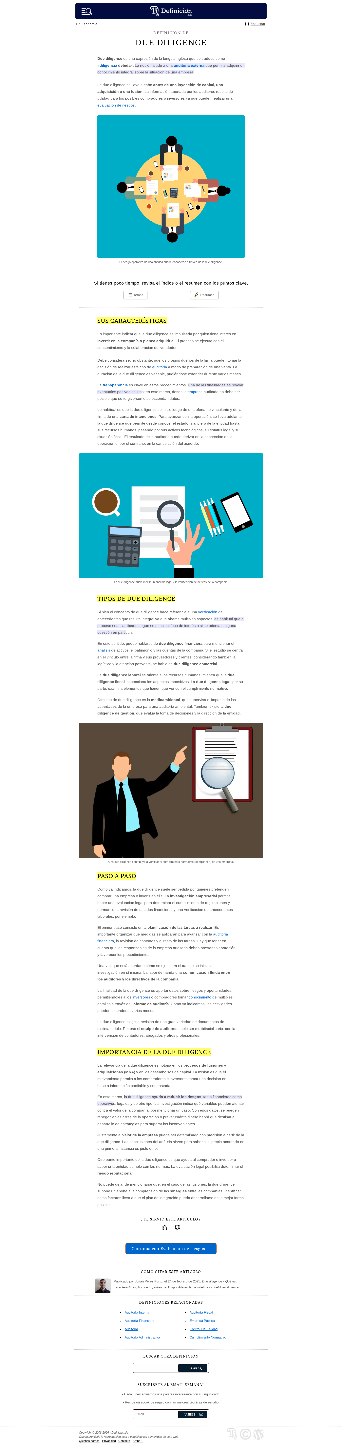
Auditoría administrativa (142, 1337)
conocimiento (200, 997)
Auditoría (131, 1329)
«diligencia (107, 65)
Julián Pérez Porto (148, 1281)
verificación (207, 612)
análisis (103, 650)
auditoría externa (189, 65)
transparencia (115, 385)
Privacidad (109, 1440)
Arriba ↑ (138, 1440)
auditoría (159, 367)
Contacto (124, 1440)
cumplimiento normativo (208, 1337)
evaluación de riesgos (116, 105)
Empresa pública (202, 1321)
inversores (141, 997)
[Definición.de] (171, 11)
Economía (89, 24)
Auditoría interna (137, 1312)
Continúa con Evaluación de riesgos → (171, 1248)
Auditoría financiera (139, 1321)
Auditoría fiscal (201, 1312)
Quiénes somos (89, 1440)
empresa (195, 392)
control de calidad (204, 1329)
